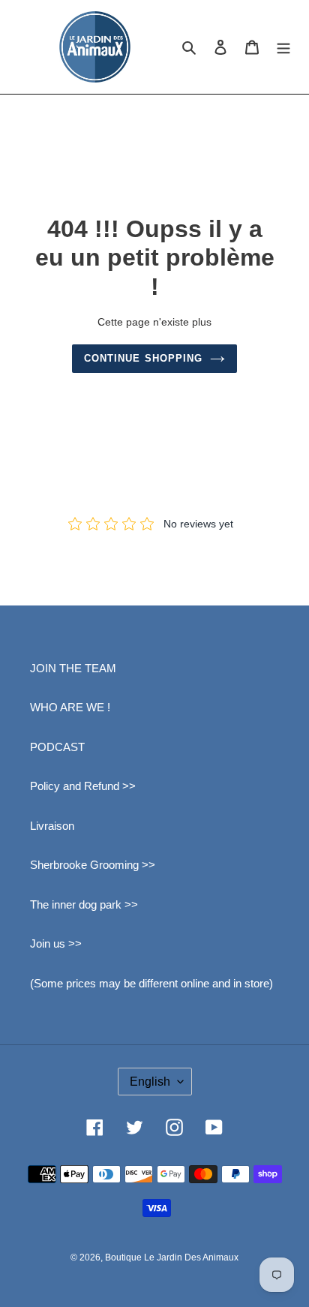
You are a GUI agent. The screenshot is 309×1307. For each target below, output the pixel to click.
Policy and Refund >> (83, 786)
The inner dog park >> (84, 904)
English (150, 1081)
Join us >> (56, 943)
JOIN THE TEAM (73, 668)
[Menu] (283, 47)
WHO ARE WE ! (70, 707)
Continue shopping (143, 358)
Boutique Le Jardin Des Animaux (171, 1257)
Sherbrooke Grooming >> (92, 864)
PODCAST (57, 747)
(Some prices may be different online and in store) (151, 983)
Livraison (52, 825)
